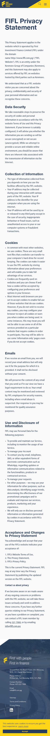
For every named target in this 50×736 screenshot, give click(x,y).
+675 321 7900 (20, 684)
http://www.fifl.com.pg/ (22, 58)
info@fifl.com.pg (13, 626)
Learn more (23, 726)
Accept (25, 731)
